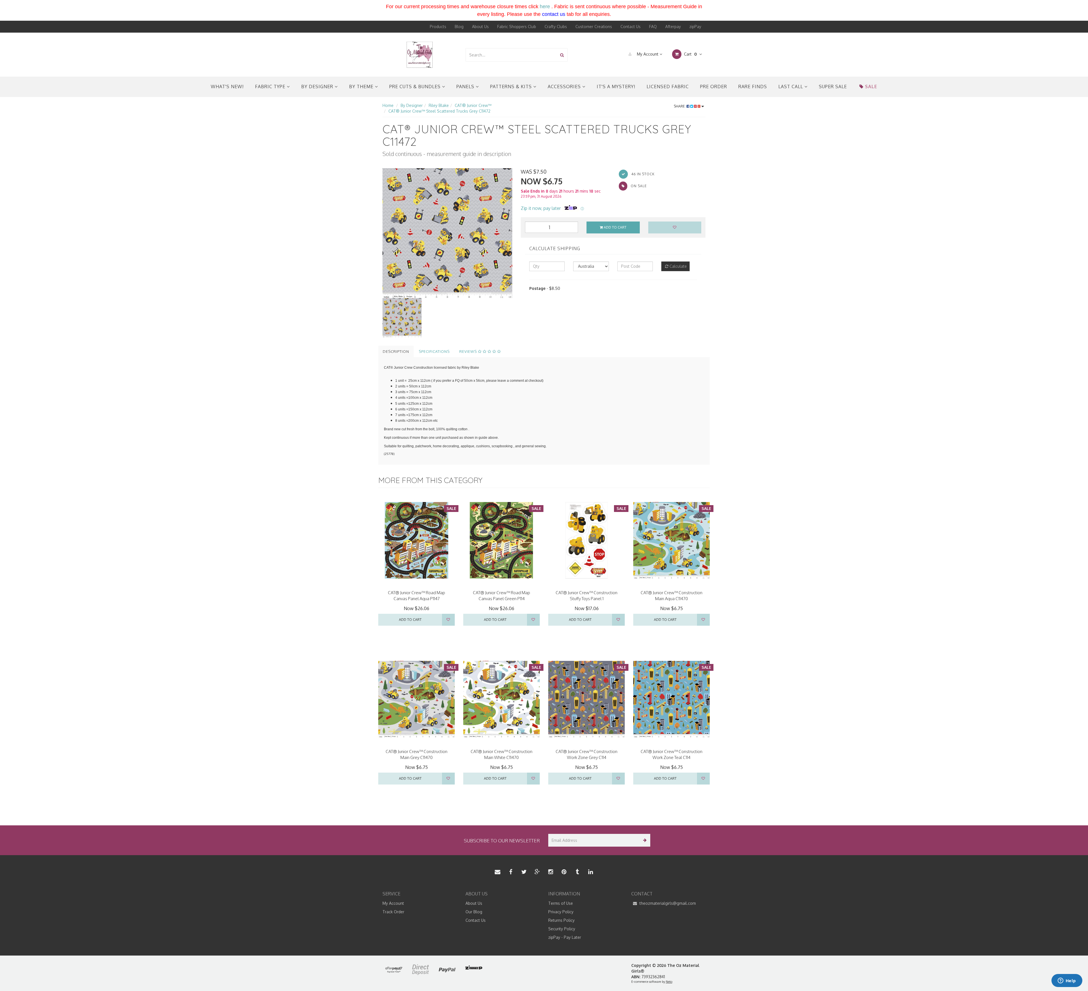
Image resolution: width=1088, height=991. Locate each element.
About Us (480, 26)
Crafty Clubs (556, 26)
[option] (447, 233)
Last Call (791, 86)
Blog (459, 26)
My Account (648, 54)
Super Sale (833, 86)
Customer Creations (593, 26)
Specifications (434, 351)
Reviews (468, 351)
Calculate (677, 266)
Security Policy (561, 928)
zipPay (695, 26)
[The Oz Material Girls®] (419, 54)
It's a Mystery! (616, 86)
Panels (466, 86)
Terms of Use (560, 903)
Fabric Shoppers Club (516, 26)
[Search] (562, 55)
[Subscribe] (644, 840)
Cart (690, 54)
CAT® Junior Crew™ (473, 105)
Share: (680, 106)
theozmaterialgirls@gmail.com (667, 903)
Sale (871, 86)
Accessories (565, 86)
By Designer (318, 86)
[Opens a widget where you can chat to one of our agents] (1066, 981)
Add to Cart (614, 227)
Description (396, 351)
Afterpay (673, 26)
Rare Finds (752, 86)
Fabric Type (271, 86)
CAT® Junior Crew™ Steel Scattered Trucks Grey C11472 (439, 111)
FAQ (653, 26)
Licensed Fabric (668, 86)
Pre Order (713, 86)
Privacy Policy (560, 911)
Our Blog (474, 911)
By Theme (362, 86)
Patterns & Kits (511, 86)
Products (438, 26)
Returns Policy (561, 920)
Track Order (393, 911)
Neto (669, 982)
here (545, 6)
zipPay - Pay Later (564, 937)
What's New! (227, 86)
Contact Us (630, 26)
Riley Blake (439, 105)
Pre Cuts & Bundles (415, 86)
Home (388, 105)
